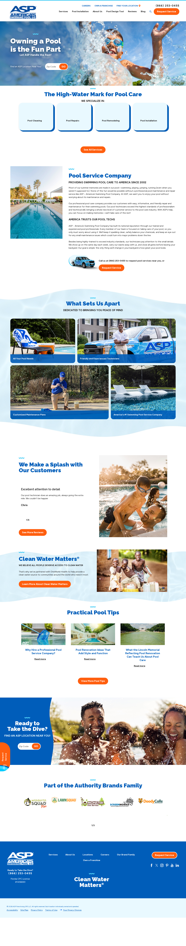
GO (63, 66)
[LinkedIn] (177, 865)
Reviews (132, 11)
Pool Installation (80, 11)
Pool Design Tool (115, 11)
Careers (86, 6)
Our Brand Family (126, 854)
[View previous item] (22, 519)
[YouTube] (172, 865)
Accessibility (12, 910)
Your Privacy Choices (72, 910)
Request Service (166, 11)
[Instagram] (162, 865)
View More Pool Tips (93, 680)
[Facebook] (151, 865)
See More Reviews (32, 532)
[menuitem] (63, 11)
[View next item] (32, 519)
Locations (88, 854)
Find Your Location (127, 6)
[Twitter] (156, 865)
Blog (143, 11)
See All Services (93, 149)
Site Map (24, 910)
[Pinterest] (167, 865)
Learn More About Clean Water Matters (45, 584)
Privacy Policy (37, 910)
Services (63, 11)
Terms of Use (51, 910)
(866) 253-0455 (167, 5)
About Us (97, 11)
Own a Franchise (103, 6)
